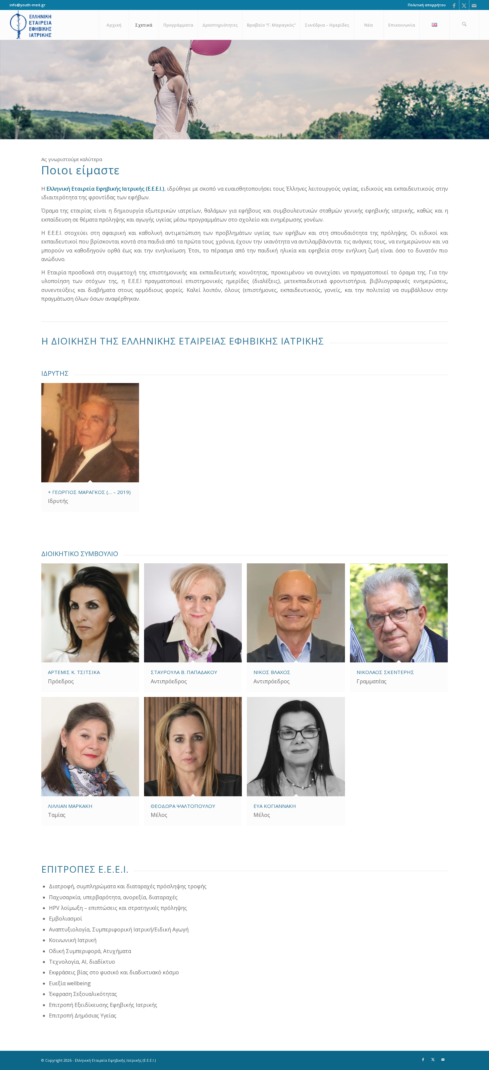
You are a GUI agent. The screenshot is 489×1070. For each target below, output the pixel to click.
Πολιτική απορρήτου (427, 4)
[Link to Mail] (474, 5)
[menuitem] (425, 5)
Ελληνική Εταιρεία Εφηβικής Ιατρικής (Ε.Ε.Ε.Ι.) (105, 188)
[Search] (464, 25)
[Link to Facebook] (454, 5)
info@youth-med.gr (28, 4)
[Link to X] (464, 5)
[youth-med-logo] (31, 25)
